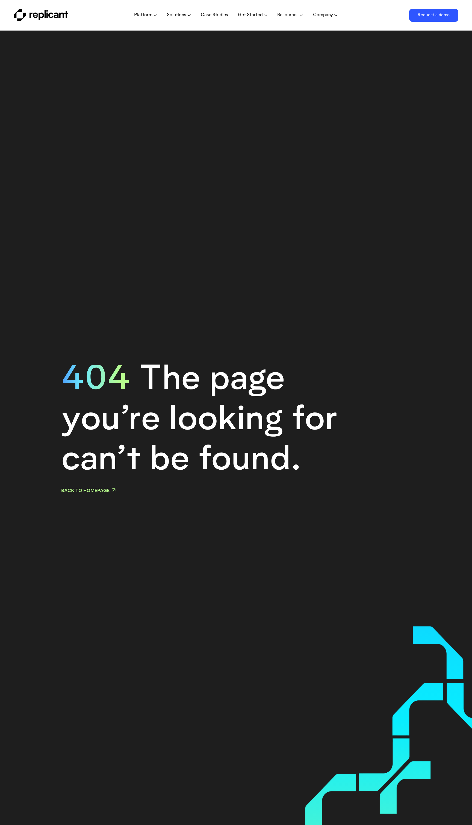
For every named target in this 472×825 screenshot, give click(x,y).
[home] (56, 15)
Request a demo (434, 15)
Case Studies (214, 15)
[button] (145, 15)
